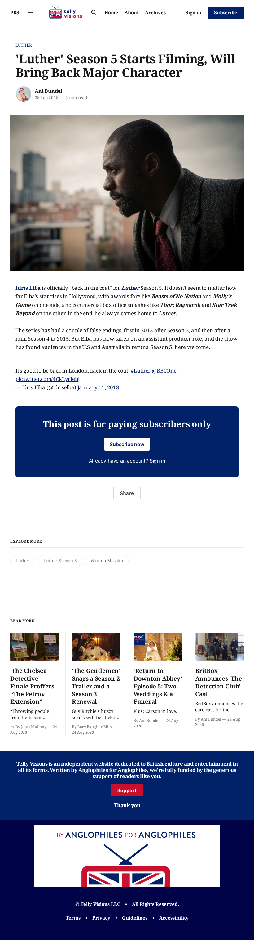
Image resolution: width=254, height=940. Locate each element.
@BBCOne (164, 370)
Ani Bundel (48, 90)
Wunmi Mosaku (106, 560)
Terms (73, 918)
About (132, 12)
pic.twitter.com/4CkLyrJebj (47, 379)
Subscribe (225, 12)
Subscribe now (127, 444)
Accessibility (174, 918)
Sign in (193, 12)
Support (127, 790)
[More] (31, 12)
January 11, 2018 (98, 387)
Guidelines (134, 918)
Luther (23, 45)
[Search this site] (94, 12)
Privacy (101, 918)
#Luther (141, 370)
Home (111, 12)
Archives (155, 12)
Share (127, 493)
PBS (14, 12)
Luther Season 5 (60, 560)
